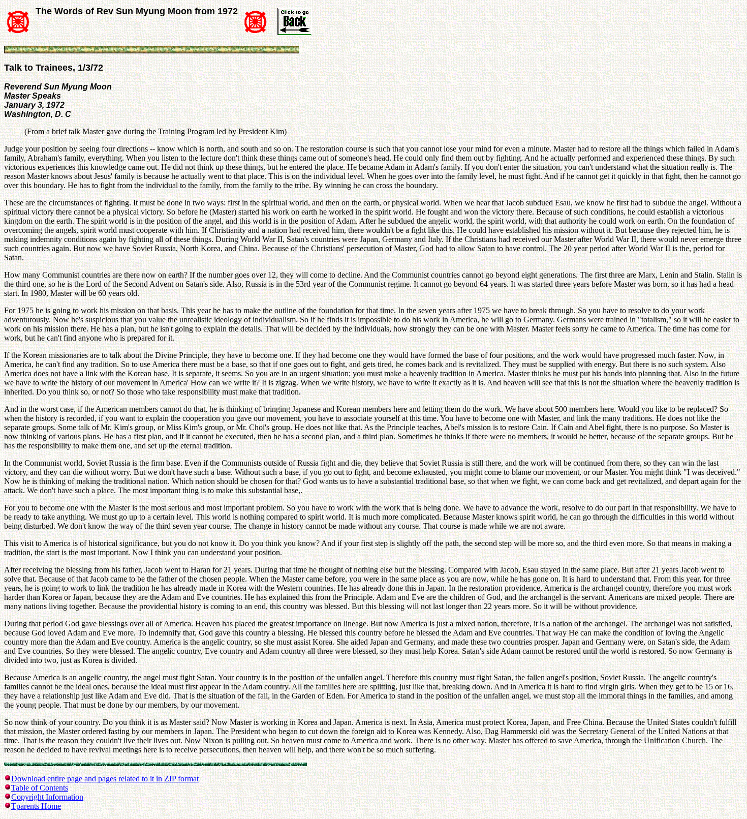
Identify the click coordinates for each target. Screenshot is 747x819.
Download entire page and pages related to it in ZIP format (105, 778)
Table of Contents (39, 787)
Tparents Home (36, 806)
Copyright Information (47, 797)
